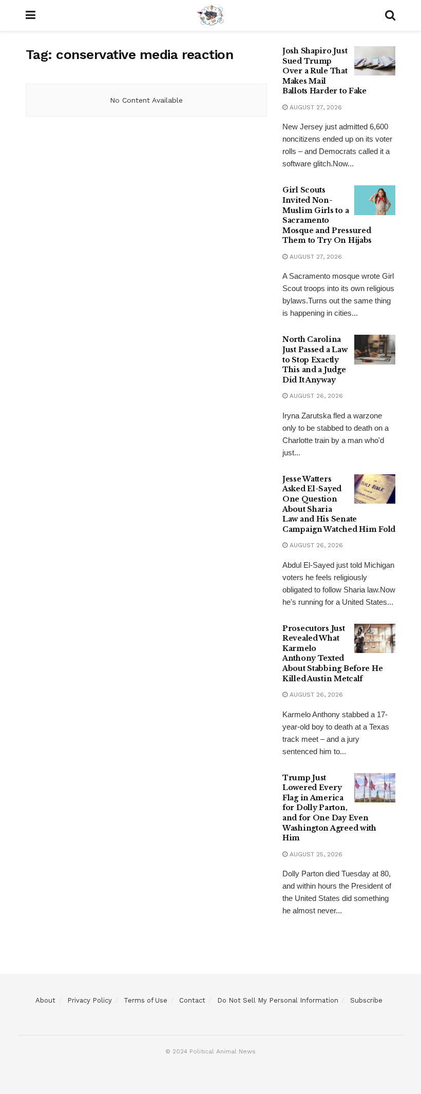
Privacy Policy (89, 1000)
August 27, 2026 (315, 107)
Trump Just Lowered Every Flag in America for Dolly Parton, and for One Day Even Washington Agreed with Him (329, 808)
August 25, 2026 (315, 854)
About (45, 1000)
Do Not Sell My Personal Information (277, 1000)
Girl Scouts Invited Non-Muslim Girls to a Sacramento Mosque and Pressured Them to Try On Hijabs (327, 215)
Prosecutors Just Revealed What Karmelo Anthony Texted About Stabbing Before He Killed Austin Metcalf (332, 653)
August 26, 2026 (315, 395)
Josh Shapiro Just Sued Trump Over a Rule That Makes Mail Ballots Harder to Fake (324, 70)
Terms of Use (145, 1000)
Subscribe (366, 1000)
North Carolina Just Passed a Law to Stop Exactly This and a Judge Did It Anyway (314, 359)
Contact (192, 1000)
